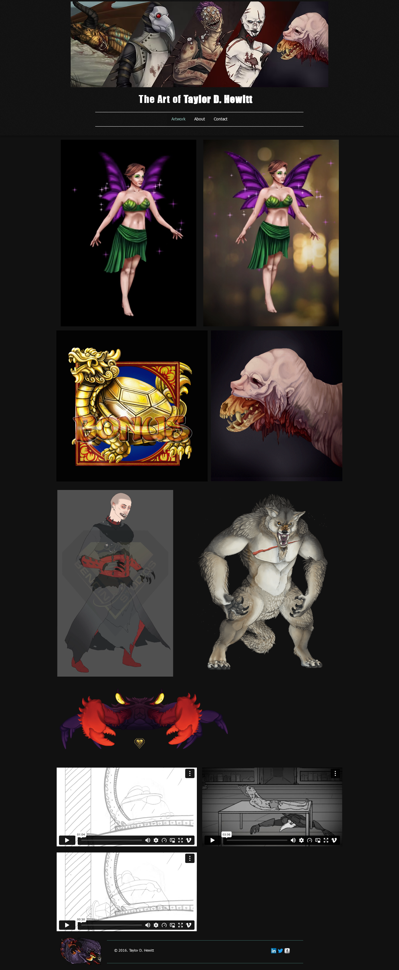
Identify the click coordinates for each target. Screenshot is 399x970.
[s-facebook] (287, 950)
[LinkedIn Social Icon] (273, 950)
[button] (188, 320)
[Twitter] (280, 950)
